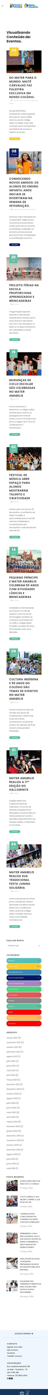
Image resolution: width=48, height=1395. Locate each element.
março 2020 (12, 1121)
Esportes (11, 1001)
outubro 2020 (13, 1093)
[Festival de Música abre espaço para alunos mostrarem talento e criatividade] (24, 458)
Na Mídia (11, 1018)
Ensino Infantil (13, 989)
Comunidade (18, 100)
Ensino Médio (13, 995)
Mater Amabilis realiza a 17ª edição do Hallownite (21, 784)
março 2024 (12, 1037)
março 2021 (12, 1079)
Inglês (32, 100)
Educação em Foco (15, 972)
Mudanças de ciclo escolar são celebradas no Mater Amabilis (22, 388)
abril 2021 (11, 1075)
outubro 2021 (12, 1047)
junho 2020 (11, 1107)
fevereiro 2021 (13, 1084)
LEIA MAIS (15, 139)
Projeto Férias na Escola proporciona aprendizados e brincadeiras (24, 293)
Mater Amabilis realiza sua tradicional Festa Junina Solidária (21, 880)
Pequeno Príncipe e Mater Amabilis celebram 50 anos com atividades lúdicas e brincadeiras (24, 587)
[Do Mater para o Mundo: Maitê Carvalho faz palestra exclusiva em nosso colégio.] (24, 61)
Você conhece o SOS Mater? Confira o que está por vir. (30, 1199)
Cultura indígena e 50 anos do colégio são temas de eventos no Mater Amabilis (23, 689)
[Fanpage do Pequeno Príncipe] (10, 1378)
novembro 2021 (14, 1042)
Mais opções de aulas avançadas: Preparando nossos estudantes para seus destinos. (30, 1264)
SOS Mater (11, 1023)
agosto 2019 (12, 1154)
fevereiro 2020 (13, 1126)
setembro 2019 (13, 1149)
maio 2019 (11, 1168)
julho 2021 (11, 1061)
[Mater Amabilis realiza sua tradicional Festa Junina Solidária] (24, 856)
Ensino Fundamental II (16, 984)
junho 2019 (11, 1163)
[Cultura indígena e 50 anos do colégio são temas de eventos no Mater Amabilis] (24, 663)
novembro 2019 (14, 1140)
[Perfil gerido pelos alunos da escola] (8, 1378)
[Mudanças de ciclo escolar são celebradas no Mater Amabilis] (24, 364)
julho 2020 (11, 1103)
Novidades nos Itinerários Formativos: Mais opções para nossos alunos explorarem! (30, 1286)
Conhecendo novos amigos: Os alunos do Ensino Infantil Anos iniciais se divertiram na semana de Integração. (24, 192)
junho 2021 (11, 1065)
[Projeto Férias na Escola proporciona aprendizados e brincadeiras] (24, 269)
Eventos (27, 100)
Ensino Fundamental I (21, 209)
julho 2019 (11, 1159)
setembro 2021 (13, 1051)
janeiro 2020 (12, 1131)
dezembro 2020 (14, 1089)
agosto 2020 (12, 1098)
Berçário (11, 961)
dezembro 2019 (13, 1135)
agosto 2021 (12, 1056)
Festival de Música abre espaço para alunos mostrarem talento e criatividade (19, 486)
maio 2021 (11, 1070)
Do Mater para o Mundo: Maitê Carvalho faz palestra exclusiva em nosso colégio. (23, 87)
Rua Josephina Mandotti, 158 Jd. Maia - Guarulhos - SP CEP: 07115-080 (18, 1369)
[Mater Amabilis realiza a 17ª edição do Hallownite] (24, 762)
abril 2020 (11, 1117)
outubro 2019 (12, 1145)
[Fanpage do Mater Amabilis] (12, 1378)
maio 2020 (11, 1112)
